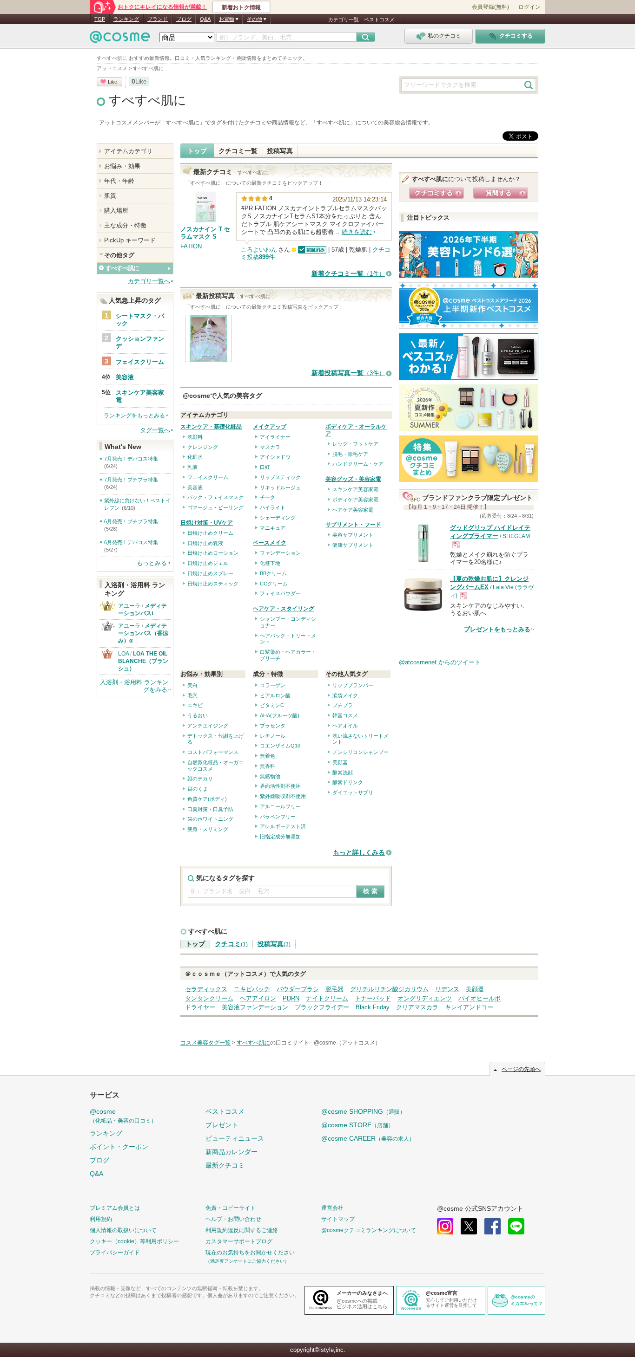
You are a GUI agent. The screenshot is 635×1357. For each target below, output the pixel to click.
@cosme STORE (357, 1125)
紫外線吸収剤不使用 (283, 796)
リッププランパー (352, 685)
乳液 (192, 467)
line (516, 1226)
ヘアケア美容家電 (352, 510)
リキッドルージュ (280, 487)
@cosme (123, 1116)
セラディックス (206, 989)
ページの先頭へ (521, 1069)
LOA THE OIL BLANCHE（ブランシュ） (145, 661)
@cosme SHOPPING (363, 1111)
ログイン (529, 7)
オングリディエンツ (424, 998)
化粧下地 (270, 563)
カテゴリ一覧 (343, 19)
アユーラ (129, 606)
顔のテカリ (200, 778)
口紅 (265, 467)
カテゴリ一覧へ (149, 281)
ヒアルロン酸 (275, 695)
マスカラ (270, 447)
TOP (99, 19)
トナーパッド (373, 998)
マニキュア (272, 528)
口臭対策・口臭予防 (210, 809)
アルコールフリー (280, 806)
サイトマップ (338, 1219)
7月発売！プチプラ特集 (131, 479)
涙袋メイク (345, 695)
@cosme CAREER (368, 1138)
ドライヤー (200, 1007)
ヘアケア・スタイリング (283, 608)
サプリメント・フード (353, 524)
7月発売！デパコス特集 (131, 458)
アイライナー (275, 437)
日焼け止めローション (212, 553)
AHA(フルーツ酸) (279, 715)
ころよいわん (259, 249)
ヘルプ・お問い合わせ (233, 1219)
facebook (492, 1226)
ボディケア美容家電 (355, 499)
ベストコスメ (379, 19)
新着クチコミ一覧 (348, 273)
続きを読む (357, 231)
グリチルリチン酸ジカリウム (389, 989)
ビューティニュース (234, 1138)
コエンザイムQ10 (280, 745)
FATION (191, 246)
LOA (123, 653)
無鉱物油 (270, 776)
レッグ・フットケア (355, 444)
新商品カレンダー (231, 1152)
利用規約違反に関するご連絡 (241, 1230)
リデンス (447, 989)
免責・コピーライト (230, 1208)
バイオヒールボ (479, 998)
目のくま (197, 789)
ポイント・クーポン (119, 1146)
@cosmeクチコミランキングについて (368, 1230)
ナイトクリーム (327, 998)
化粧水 (195, 457)
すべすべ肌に (147, 100)
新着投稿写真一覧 (348, 373)
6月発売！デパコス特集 (131, 542)
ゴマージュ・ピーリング (215, 507)
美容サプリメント (352, 535)
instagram (445, 1226)
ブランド (157, 19)
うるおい (197, 715)
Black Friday (373, 1007)
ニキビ (195, 705)
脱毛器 (334, 989)
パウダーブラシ (298, 989)
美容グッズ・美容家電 (353, 479)
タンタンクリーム (209, 998)
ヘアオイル (345, 725)
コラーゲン (272, 685)
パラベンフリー (278, 816)
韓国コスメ (345, 715)
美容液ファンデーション (255, 1007)
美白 (192, 685)
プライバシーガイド (115, 1252)
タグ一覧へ (155, 430)
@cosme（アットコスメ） (347, 1042)
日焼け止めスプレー (210, 573)
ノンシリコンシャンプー (360, 752)
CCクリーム (274, 583)
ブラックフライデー (322, 1007)
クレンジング (202, 447)
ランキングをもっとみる (134, 415)
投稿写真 (280, 151)
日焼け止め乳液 (205, 543)
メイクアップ (269, 426)
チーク (267, 497)
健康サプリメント (352, 545)
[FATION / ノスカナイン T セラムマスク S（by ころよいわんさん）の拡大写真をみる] (208, 357)
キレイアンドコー (469, 1007)
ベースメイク (269, 542)
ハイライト (272, 507)
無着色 (267, 756)
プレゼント (221, 1125)
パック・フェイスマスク (215, 497)
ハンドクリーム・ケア (358, 464)
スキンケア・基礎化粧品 (211, 426)
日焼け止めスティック (212, 583)
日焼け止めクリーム (210, 533)
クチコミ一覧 (238, 151)
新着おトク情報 (241, 7)
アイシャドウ (275, 457)
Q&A (205, 19)
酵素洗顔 (342, 772)
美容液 (195, 487)
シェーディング (278, 517)
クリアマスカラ (417, 1007)
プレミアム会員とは (115, 1208)
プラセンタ (272, 725)
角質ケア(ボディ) (207, 799)
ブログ (184, 19)
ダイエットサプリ (352, 792)
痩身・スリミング (207, 829)
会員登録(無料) (490, 7)
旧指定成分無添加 (280, 836)
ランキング (126, 19)
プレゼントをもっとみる (497, 629)
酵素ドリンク (347, 782)
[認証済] (311, 249)
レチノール (272, 736)
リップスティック (280, 477)
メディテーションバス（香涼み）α (143, 633)
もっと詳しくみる (359, 852)
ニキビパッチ (252, 989)
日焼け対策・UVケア (206, 522)
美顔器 (340, 762)
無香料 (267, 766)
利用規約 (101, 1219)
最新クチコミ (225, 1165)
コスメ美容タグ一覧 (205, 1042)
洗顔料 (195, 437)
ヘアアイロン (258, 998)
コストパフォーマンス (212, 752)
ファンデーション (280, 553)
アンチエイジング (207, 725)
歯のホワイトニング (210, 819)
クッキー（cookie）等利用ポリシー (134, 1241)
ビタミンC (272, 705)
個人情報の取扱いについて (123, 1230)
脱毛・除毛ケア (350, 454)
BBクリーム (273, 573)
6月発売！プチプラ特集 (131, 521)
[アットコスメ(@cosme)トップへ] (120, 39)
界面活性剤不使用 (280, 786)
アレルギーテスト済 (283, 826)
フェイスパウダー (280, 593)
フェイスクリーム (207, 477)
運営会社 (332, 1208)
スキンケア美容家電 (355, 489)
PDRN (291, 998)
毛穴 (192, 695)
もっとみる (152, 562)
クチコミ (231, 944)
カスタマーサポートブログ (238, 1241)
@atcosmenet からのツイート (440, 662)
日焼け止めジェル (207, 563)
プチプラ (342, 705)
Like (112, 81)
